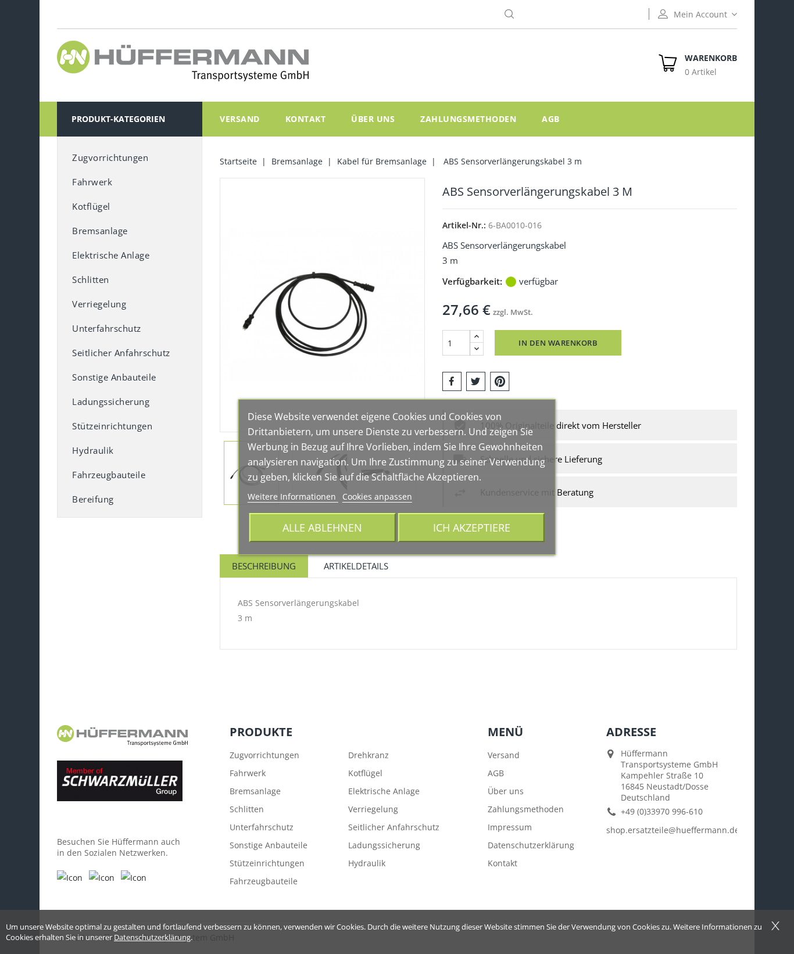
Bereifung (93, 499)
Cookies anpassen (377, 496)
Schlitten (90, 279)
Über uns (373, 118)
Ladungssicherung (110, 401)
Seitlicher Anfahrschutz (393, 827)
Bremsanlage (100, 230)
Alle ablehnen (322, 527)
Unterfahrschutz (106, 328)
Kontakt (305, 118)
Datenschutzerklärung (531, 845)
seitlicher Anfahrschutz (121, 352)
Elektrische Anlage (110, 255)
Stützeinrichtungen (112, 426)
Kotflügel (91, 206)
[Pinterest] (500, 380)
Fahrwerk (92, 182)
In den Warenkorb (558, 343)
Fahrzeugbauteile (108, 474)
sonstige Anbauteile (114, 377)
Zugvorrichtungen (110, 157)
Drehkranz (368, 755)
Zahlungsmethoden (468, 118)
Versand (240, 118)
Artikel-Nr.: (464, 225)
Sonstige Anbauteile (268, 845)
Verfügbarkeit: (472, 281)
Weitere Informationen (293, 496)
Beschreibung (264, 566)
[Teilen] (452, 380)
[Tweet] (475, 380)
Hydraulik (93, 450)
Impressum (510, 827)
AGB (551, 118)
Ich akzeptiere (471, 527)
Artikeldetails (356, 566)
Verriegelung (99, 304)
